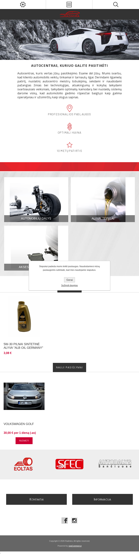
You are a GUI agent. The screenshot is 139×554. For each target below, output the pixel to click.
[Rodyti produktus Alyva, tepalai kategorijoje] (103, 199)
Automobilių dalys (36, 218)
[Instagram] (74, 520)
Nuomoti (24, 440)
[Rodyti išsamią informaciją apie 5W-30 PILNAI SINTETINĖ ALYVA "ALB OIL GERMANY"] (24, 316)
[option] (69, 40)
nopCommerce (75, 546)
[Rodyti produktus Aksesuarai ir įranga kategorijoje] (36, 248)
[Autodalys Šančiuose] (115, 464)
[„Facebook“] (65, 520)
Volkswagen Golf (19, 424)
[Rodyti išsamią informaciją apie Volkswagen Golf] (24, 396)
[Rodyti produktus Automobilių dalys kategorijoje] (36, 199)
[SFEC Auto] (69, 464)
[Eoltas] (23, 464)
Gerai (69, 279)
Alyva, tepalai (103, 218)
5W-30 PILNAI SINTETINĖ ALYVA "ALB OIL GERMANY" (23, 345)
